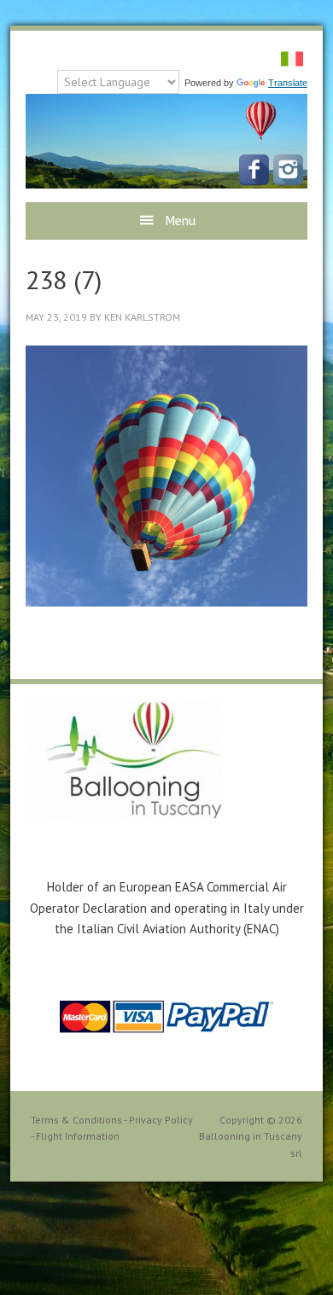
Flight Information (78, 1135)
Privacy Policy (161, 1119)
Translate (287, 83)
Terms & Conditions (76, 1119)
